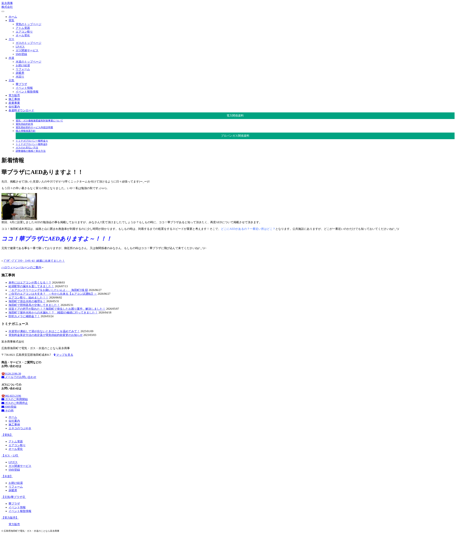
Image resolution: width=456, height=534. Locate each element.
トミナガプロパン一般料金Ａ (32, 140)
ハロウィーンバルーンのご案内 (21, 267)
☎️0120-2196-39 (11, 373)
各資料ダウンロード (21, 110)
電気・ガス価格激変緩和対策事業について (39, 120)
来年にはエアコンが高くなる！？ (30, 282)
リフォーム (23, 69)
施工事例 (14, 99)
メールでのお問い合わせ (20, 377)
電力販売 (14, 95)
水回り (20, 76)
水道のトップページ (28, 61)
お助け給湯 (23, 65)
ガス (11, 39)
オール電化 (23, 35)
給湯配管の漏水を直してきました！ (31, 286)
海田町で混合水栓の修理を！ (27, 301)
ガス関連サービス (27, 50)
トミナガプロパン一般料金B (31, 144)
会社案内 (14, 106)
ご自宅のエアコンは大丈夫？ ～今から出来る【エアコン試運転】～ (53, 293)
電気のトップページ (28, 24)
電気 (11, 20)
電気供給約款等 (24, 124)
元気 (11, 80)
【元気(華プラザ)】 (13, 496)
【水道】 (7, 476)
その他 (9, 410)
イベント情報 (24, 87)
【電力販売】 (10, 517)
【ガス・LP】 (10, 455)
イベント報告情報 (27, 91)
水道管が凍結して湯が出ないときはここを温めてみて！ (44, 331)
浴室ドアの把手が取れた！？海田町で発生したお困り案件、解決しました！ (57, 308)
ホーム (13, 16)
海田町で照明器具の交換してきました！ (34, 305)
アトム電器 (23, 27)
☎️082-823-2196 (11, 395)
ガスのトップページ (28, 42)
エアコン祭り (24, 31)
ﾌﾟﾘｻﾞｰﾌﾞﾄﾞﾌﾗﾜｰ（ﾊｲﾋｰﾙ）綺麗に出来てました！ (34, 260)
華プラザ (21, 84)
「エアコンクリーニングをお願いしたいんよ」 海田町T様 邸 (48, 290)
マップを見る (64, 354)
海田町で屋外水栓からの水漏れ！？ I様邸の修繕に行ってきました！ (53, 312)
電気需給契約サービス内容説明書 (34, 127)
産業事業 (14, 102)
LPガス (20, 46)
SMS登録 (21, 54)
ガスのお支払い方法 (27, 147)
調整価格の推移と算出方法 (31, 151)
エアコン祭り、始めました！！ (28, 297)
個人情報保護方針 (26, 130)
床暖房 (20, 72)
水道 (11, 57)
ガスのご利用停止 (16, 402)
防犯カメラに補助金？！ (24, 316)
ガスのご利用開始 (16, 399)
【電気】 (7, 434)
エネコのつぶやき (20, 428)
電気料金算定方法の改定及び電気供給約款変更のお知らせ (46, 334)
